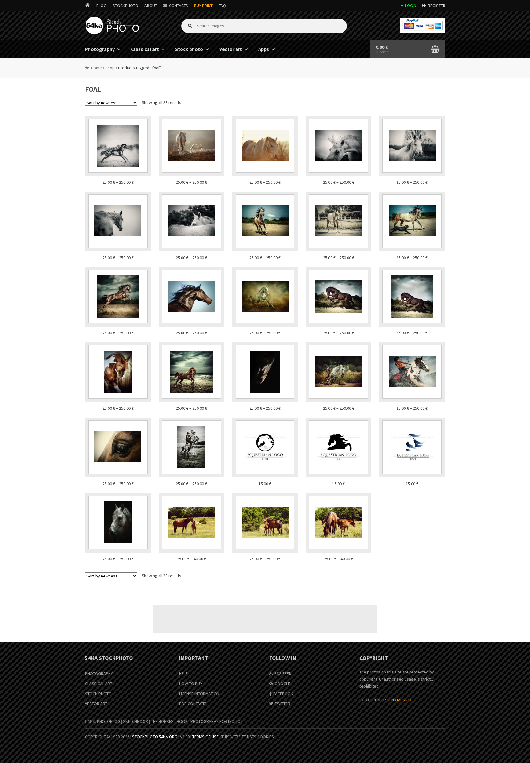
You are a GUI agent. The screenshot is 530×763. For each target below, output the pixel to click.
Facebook (283, 693)
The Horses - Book (169, 721)
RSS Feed (282, 673)
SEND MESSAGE (401, 700)
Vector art (230, 49)
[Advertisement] (265, 619)
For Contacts (193, 703)
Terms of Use (205, 736)
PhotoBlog (108, 721)
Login (410, 5)
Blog (101, 5)
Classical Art (98, 683)
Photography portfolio (215, 721)
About (150, 5)
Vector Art (96, 703)
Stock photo (189, 49)
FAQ (222, 5)
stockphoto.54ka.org (154, 736)
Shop (110, 68)
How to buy (190, 683)
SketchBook (135, 721)
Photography (100, 49)
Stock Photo (98, 693)
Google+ (283, 683)
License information (199, 693)
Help (183, 673)
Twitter (282, 703)
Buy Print (203, 5)
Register (436, 5)
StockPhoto (125, 5)
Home (96, 68)
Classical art (145, 49)
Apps (263, 49)
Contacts (178, 5)
